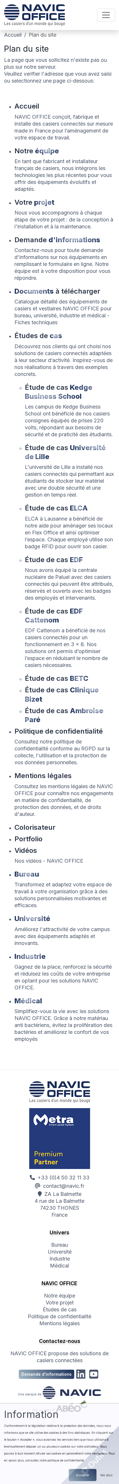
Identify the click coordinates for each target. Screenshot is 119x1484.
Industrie (59, 1259)
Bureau (59, 1245)
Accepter (82, 1475)
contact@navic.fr (63, 1186)
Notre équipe (59, 1296)
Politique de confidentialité (59, 1316)
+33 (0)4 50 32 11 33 (64, 1177)
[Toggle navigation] (106, 15)
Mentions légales (59, 1323)
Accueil (13, 35)
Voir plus (106, 1475)
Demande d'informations (46, 1374)
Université (60, 1252)
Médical (59, 1266)
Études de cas (60, 1309)
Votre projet (60, 1303)
